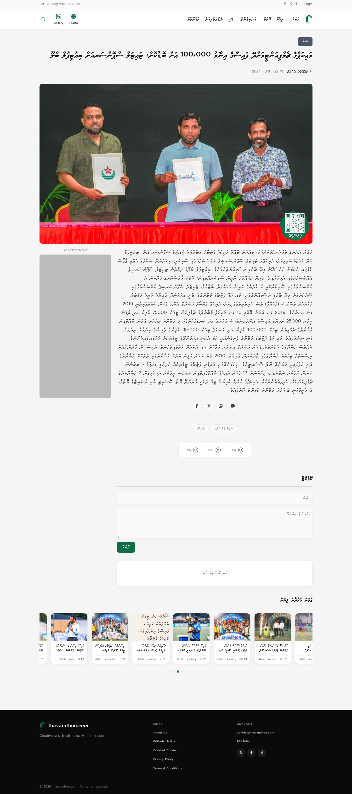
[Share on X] (209, 406)
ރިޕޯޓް (280, 19)
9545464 (243, 742)
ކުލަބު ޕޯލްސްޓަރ (223, 428)
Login (308, 4)
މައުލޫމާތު (192, 19)
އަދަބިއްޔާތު (247, 19)
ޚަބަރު (294, 19)
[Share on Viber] (233, 406)
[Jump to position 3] (174, 671)
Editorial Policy (164, 742)
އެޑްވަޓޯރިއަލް (214, 19)
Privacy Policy (163, 759)
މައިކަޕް (201, 428)
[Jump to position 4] (170, 671)
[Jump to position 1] (182, 671)
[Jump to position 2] (178, 671)
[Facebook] (285, 4)
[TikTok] (296, 4)
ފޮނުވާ (126, 547)
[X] (290, 4)
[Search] (43, 19)
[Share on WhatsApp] (221, 406)
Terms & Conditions (167, 768)
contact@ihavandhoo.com (255, 733)
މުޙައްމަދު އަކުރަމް (297, 71)
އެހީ (230, 19)
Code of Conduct (166, 750)
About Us (160, 733)
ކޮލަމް (266, 19)
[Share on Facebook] (197, 406)
